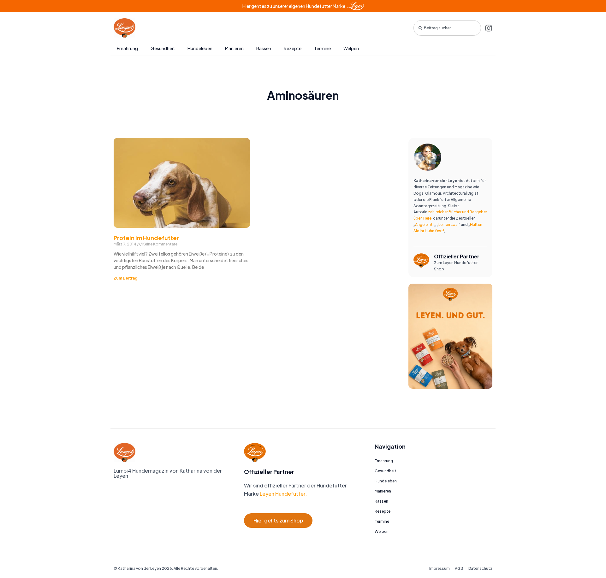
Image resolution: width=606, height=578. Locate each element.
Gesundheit (163, 48)
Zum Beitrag (125, 278)
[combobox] (447, 28)
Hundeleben (199, 48)
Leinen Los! (448, 224)
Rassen (263, 48)
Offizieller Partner (456, 256)
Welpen (351, 48)
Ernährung (127, 48)
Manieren (234, 48)
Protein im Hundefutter (146, 237)
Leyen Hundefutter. (283, 493)
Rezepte (292, 48)
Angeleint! (424, 224)
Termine (322, 48)
